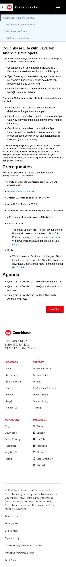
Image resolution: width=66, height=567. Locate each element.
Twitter (41, 426)
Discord (41, 465)
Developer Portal (42, 368)
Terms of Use (12, 516)
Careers (10, 388)
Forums (37, 381)
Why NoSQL (11, 452)
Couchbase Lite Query (16, 31)
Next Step (55, 309)
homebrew (54, 237)
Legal (9, 401)
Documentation (41, 375)
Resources (10, 445)
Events (10, 394)
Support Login (40, 394)
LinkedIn (41, 432)
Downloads (11, 432)
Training (37, 407)
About (9, 368)
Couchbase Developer (27, 7)
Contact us (11, 407)
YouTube (41, 439)
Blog (7, 426)
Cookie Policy (11, 530)
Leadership (12, 375)
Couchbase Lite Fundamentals (20, 24)
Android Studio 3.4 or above (21, 191)
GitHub (40, 452)
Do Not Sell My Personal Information (23, 545)
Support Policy (40, 401)
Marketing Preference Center (19, 552)
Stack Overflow (45, 458)
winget (15, 244)
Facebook (42, 445)
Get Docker (18, 267)
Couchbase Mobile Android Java (18, 18)
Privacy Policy (11, 523)
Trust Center (11, 560)
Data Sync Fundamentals (17, 38)
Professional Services (44, 388)
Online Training (13, 439)
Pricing (8, 458)
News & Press (13, 381)
